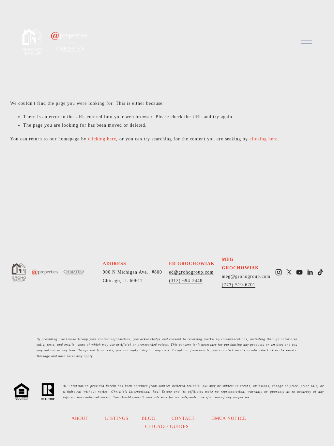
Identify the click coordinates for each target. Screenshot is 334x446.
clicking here (102, 138)
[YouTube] (299, 272)
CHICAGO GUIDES (167, 426)
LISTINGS (117, 418)
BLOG (148, 418)
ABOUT (80, 418)
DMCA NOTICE (228, 418)
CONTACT (183, 418)
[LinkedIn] (310, 272)
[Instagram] (278, 272)
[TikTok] (320, 272)
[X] (289, 272)
